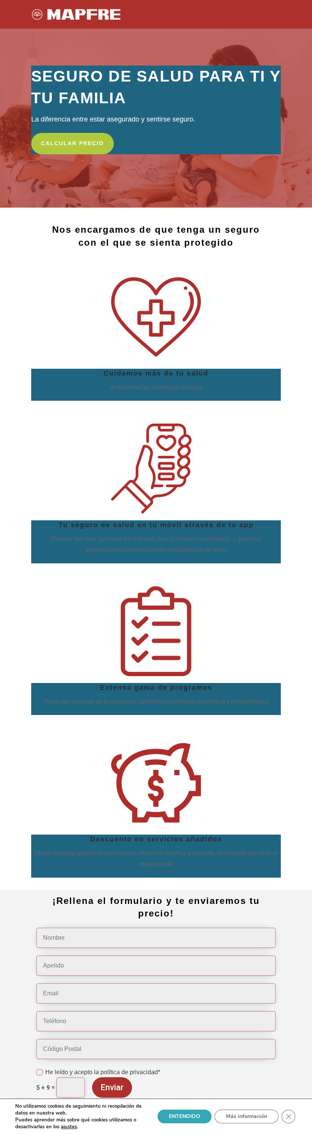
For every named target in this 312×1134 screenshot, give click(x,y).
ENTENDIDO (184, 1116)
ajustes (69, 1126)
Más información (246, 1116)
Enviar (112, 1087)
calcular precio (72, 143)
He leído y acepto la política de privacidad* (102, 1072)
